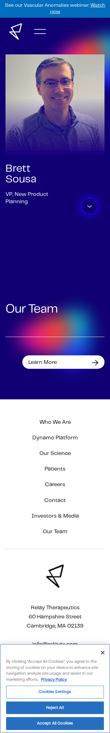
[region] (55, 688)
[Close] (102, 652)
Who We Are (55, 422)
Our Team (55, 531)
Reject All (55, 708)
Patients (55, 469)
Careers (55, 484)
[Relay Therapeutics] (15, 31)
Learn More (42, 362)
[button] (40, 31)
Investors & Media (55, 516)
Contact (55, 500)
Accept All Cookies (55, 723)
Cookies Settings (54, 692)
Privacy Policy (54, 680)
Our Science (55, 453)
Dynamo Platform (55, 438)
